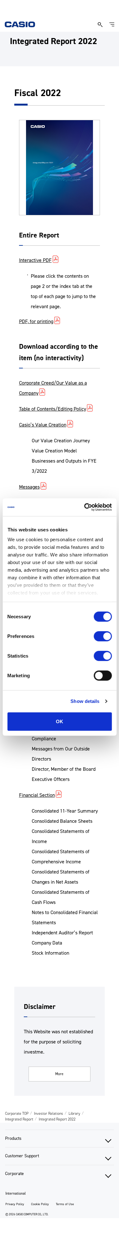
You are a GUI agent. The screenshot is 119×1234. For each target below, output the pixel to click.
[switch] (103, 636)
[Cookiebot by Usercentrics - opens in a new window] (85, 507)
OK (59, 721)
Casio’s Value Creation (42, 424)
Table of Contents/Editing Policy (52, 409)
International (15, 1193)
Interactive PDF (35, 260)
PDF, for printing (36, 321)
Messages (29, 487)
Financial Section (37, 795)
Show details (84, 701)
